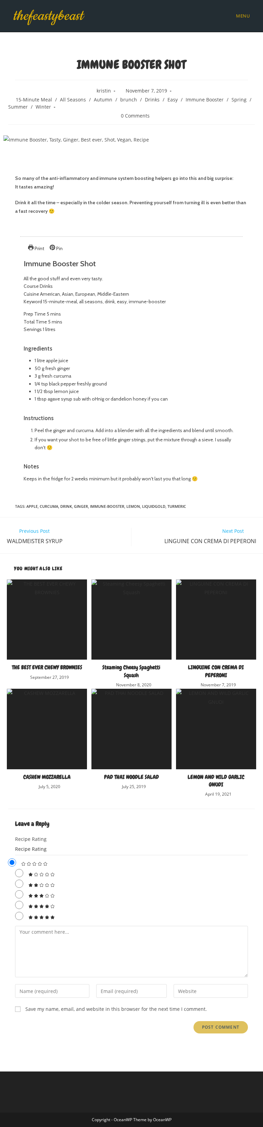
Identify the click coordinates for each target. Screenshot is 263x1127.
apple (32, 506)
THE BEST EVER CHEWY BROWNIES (47, 667)
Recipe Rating (31, 839)
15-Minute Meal (34, 99)
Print (39, 248)
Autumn (103, 99)
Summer (18, 106)
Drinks (152, 99)
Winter (43, 106)
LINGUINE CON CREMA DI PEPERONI (216, 671)
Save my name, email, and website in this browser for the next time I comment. (116, 1009)
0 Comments (135, 115)
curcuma (49, 506)
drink (66, 506)
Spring (239, 99)
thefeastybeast (48, 16)
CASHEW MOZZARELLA (47, 777)
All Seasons (73, 99)
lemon (133, 506)
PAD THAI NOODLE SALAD (131, 777)
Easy (172, 99)
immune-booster (107, 506)
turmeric (176, 506)
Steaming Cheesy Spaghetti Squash (131, 671)
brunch (128, 99)
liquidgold (153, 506)
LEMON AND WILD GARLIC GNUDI (216, 780)
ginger (81, 506)
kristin (104, 90)
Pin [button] (59, 248)
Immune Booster (205, 99)
